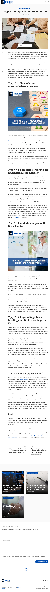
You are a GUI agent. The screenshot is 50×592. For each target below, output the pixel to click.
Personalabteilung (23, 379)
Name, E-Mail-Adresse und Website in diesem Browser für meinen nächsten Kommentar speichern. (25, 557)
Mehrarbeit (17, 217)
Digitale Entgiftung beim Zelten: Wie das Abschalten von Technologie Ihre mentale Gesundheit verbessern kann (39, 452)
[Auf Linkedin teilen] (30, 45)
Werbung (45, 588)
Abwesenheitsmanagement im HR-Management (19, 141)
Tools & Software (24, 8)
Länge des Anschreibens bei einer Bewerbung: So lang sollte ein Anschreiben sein (17, 450)
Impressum (38, 588)
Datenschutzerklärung (40, 587)
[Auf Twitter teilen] (26, 45)
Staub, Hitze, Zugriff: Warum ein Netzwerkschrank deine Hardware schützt (12, 487)
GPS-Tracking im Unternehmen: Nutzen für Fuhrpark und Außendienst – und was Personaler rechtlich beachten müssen (12, 510)
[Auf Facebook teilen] (24, 45)
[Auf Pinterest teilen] (28, 45)
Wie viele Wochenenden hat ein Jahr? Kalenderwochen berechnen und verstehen (36, 487)
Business (6, 473)
